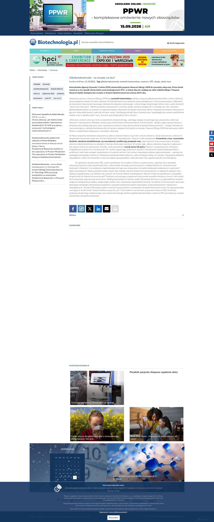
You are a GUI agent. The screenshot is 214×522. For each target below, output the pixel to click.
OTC (151, 82)
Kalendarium (50, 33)
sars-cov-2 (57, 98)
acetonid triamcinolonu (130, 82)
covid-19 (48, 98)
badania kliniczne (57, 89)
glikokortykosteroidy (110, 82)
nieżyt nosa (166, 82)
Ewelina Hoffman (76, 82)
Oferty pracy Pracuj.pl (93, 33)
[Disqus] (126, 264)
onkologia (36, 84)
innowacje (46, 84)
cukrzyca (36, 93)
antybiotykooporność (40, 89)
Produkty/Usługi (107, 51)
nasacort (144, 82)
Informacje (45, 51)
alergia (157, 82)
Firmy (76, 51)
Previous (52, 449)
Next (83, 449)
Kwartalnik (77, 33)
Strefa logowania (176, 43)
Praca (138, 51)
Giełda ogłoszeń (168, 51)
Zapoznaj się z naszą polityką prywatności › (113, 512)
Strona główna (37, 33)
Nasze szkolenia (64, 33)
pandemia (60, 93)
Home (32, 70)
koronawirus (37, 98)
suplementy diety (48, 93)
